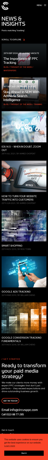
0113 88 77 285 (15, 414)
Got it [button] (24, 453)
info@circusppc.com (24, 410)
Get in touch (8, 430)
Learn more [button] (9, 446)
